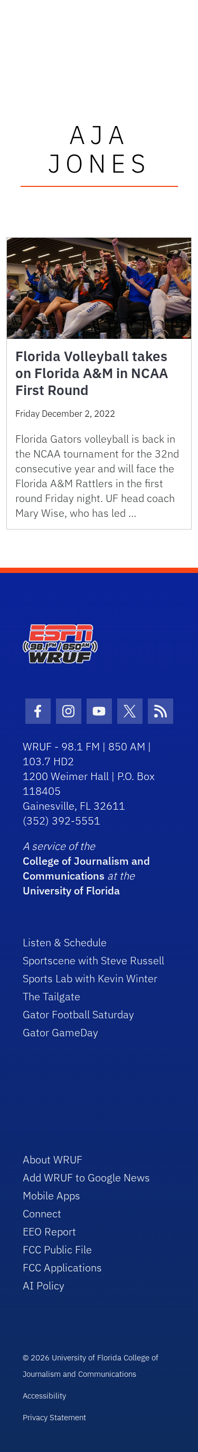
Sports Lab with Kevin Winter (90, 978)
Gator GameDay (60, 1032)
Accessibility (44, 1396)
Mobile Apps (51, 1195)
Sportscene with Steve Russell (93, 960)
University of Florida (71, 890)
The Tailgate (51, 996)
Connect (42, 1213)
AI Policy (43, 1285)
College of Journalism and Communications (86, 868)
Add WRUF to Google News (86, 1177)
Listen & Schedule (65, 942)
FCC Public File (57, 1249)
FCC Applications (62, 1267)
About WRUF (52, 1159)
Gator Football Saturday (78, 1014)
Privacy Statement (54, 1417)
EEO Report (49, 1231)
